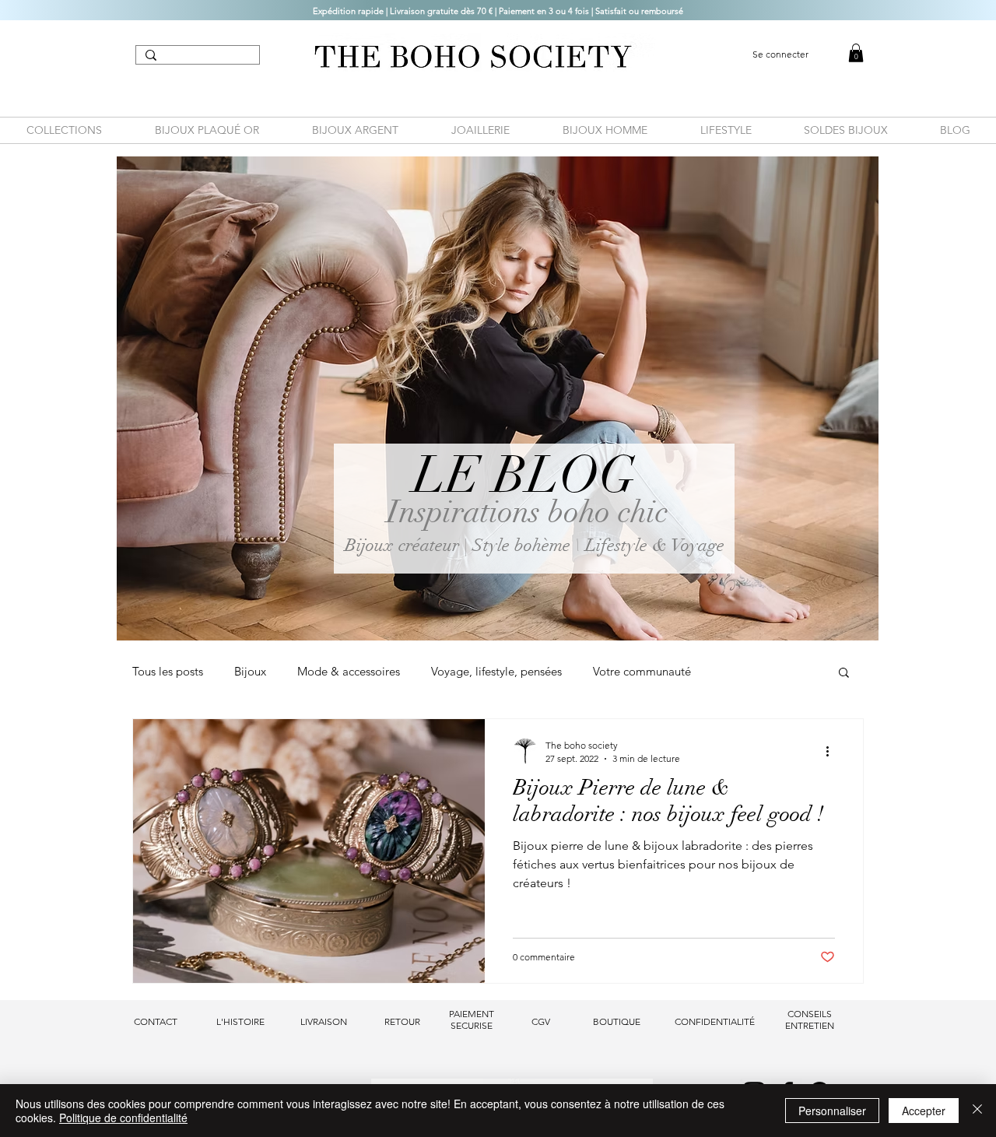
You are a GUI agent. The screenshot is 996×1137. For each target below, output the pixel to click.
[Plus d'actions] (832, 751)
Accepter (923, 1110)
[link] (856, 53)
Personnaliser (832, 1110)
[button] (843, 673)
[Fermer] (977, 1111)
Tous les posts (167, 672)
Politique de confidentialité (123, 1117)
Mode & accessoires (348, 672)
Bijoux (250, 672)
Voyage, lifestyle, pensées (496, 672)
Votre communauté (642, 672)
